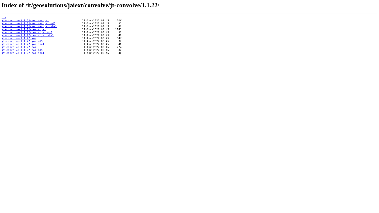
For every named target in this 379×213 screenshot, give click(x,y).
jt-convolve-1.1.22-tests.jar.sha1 (28, 35)
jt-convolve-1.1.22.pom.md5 (22, 50)
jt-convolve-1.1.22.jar (19, 38)
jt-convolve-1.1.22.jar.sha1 (23, 44)
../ (4, 17)
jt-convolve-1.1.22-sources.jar (25, 20)
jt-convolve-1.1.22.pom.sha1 (23, 52)
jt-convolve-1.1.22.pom (19, 47)
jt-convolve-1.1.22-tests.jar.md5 (27, 32)
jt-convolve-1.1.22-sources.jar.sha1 (29, 26)
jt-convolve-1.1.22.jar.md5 (22, 41)
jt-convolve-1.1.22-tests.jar (24, 29)
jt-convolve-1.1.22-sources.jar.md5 (28, 23)
